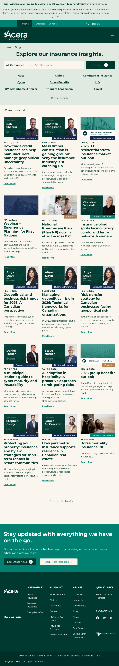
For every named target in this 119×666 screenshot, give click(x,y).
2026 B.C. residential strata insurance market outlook (96, 152)
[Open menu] (112, 35)
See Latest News (17, 561)
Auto (21, 75)
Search (98, 65)
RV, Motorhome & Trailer (21, 88)
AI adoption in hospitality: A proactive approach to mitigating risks (59, 379)
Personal (24, 23)
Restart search (59, 98)
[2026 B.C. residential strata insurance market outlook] (98, 135)
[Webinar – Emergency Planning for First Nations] (21, 214)
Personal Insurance (103, 216)
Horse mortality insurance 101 (94, 445)
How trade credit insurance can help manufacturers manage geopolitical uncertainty (21, 154)
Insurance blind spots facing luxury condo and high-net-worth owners (97, 230)
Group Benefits (59, 82)
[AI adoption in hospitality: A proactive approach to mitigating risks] (59, 362)
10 (62, 500)
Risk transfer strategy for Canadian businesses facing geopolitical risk (96, 303)
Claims (59, 75)
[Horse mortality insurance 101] (98, 432)
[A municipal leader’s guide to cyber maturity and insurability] (21, 362)
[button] (87, 23)
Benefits (53, 23)
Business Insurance (26, 138)
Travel (98, 88)
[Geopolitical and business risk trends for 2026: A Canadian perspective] (21, 284)
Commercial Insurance (97, 75)
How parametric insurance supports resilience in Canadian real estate (58, 451)
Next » (69, 500)
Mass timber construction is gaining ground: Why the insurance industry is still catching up (58, 156)
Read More (10, 183)
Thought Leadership (59, 88)
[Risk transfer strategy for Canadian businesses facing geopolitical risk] (98, 284)
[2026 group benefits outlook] (98, 362)
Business (40, 23)
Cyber (21, 82)
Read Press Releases (56, 561)
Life (97, 82)
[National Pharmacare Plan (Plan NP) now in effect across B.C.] (59, 214)
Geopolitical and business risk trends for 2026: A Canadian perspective (21, 303)
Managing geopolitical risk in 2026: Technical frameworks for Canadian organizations (58, 304)
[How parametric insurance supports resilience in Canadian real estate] (59, 432)
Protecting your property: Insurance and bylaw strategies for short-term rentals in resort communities (21, 453)
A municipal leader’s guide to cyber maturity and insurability (20, 379)
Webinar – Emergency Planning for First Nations (19, 229)
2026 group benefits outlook (98, 375)
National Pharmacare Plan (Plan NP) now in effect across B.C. (57, 230)
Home (7, 47)
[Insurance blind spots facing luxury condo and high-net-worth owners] (98, 214)
